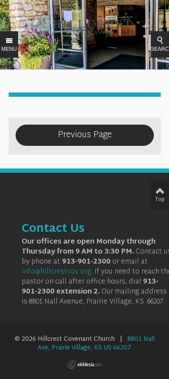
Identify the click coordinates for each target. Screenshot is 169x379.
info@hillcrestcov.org (56, 272)
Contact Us (53, 229)
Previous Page (85, 135)
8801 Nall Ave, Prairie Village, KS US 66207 (96, 343)
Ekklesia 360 (84, 364)
